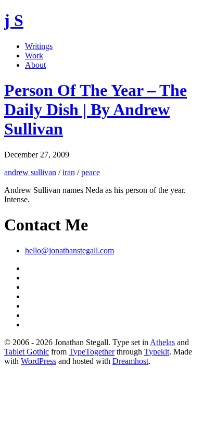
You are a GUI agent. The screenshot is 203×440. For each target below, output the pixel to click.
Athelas (162, 342)
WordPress (38, 361)
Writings (39, 46)
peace (90, 172)
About (35, 64)
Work (34, 55)
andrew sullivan (30, 172)
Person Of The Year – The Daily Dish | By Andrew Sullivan (95, 109)
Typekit (156, 351)
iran (68, 172)
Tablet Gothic (26, 351)
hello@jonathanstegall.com (69, 250)
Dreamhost (130, 361)
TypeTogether (92, 351)
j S (13, 20)
